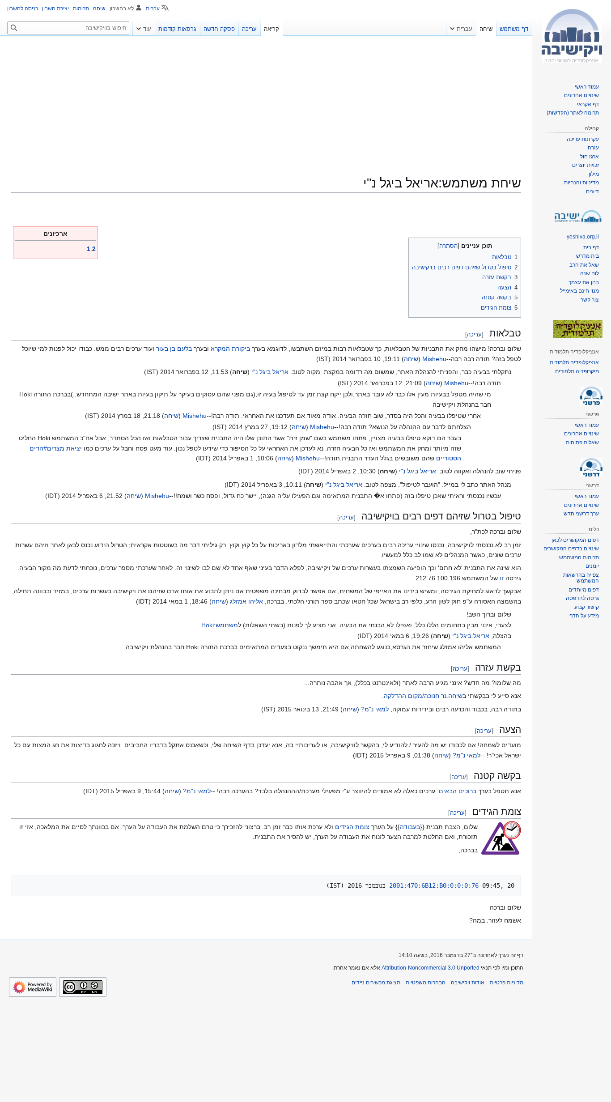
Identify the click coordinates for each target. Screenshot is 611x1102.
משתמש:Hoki (219, 625)
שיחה (411, 358)
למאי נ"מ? (375, 709)
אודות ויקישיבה (467, 982)
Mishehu (434, 358)
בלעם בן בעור (174, 348)
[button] (461, 27)
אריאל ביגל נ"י (270, 371)
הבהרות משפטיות (426, 982)
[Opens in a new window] (32, 987)
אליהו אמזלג (246, 601)
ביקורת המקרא (230, 348)
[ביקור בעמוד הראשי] (571, 36)
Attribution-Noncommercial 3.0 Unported (430, 968)
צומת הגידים (352, 826)
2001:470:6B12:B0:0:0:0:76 (434, 885)
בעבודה (410, 826)
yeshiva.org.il (583, 237)
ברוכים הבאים (457, 791)
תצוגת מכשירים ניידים (376, 982)
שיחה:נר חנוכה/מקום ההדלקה (423, 695)
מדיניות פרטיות (506, 982)
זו (502, 578)
